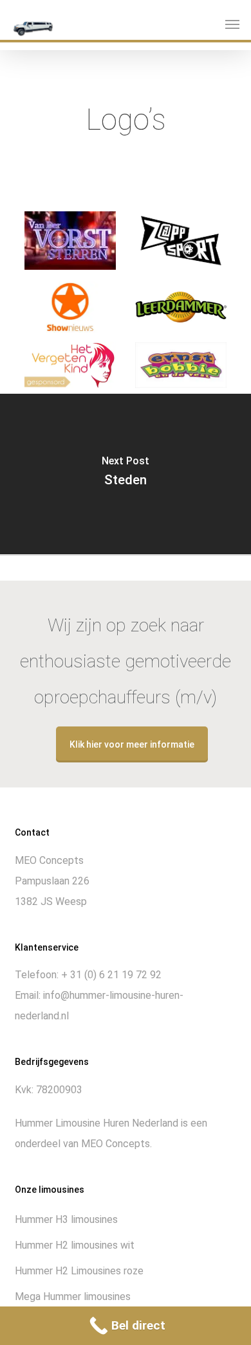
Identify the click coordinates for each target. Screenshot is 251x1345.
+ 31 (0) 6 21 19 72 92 (111, 975)
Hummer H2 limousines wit (75, 1245)
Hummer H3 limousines (66, 1219)
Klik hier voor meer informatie (132, 744)
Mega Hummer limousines (73, 1296)
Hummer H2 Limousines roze (79, 1271)
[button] (232, 23)
